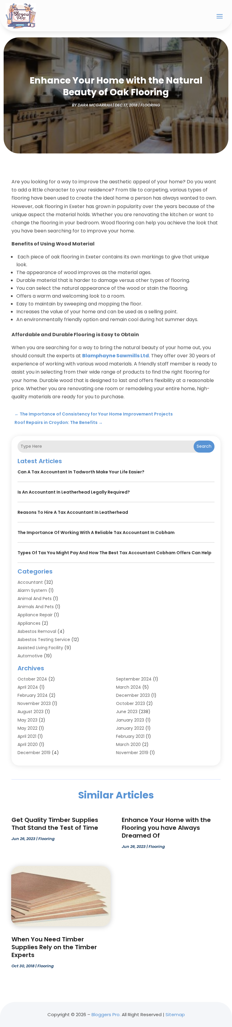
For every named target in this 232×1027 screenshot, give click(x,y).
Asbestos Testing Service (44, 640)
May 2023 (27, 720)
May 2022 (27, 728)
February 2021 (130, 736)
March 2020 (128, 744)
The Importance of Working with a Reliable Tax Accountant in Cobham (96, 532)
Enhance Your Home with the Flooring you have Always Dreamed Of (166, 828)
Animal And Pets (35, 599)
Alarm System (32, 590)
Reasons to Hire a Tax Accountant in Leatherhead (73, 512)
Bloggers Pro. (106, 1014)
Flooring (150, 105)
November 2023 (34, 703)
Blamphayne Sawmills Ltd (115, 355)
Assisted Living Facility (40, 648)
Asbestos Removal (37, 631)
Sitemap (175, 1014)
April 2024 (28, 687)
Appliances (29, 623)
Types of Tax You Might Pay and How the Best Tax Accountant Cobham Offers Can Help (114, 553)
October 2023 (130, 703)
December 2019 (34, 753)
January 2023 (130, 720)
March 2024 (128, 687)
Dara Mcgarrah (95, 105)
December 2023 (133, 695)
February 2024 (33, 695)
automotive (30, 656)
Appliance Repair (35, 615)
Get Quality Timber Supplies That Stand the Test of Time (54, 824)
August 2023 (31, 712)
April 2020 (28, 744)
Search (204, 446)
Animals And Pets (36, 607)
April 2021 (27, 736)
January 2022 (130, 728)
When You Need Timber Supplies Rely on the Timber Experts (54, 947)
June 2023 (126, 712)
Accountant (30, 582)
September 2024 (134, 679)
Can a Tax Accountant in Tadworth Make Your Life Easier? (81, 472)
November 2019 (132, 753)
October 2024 (32, 679)
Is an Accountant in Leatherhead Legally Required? (74, 492)
